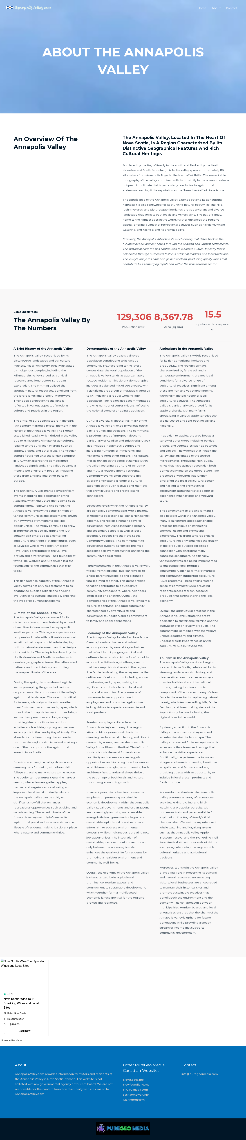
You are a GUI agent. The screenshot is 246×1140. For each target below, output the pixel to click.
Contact (231, 8)
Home (202, 8)
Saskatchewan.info (136, 1094)
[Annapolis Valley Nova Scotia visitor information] (28, 7)
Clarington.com (134, 1099)
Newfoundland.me (136, 1084)
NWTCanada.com (135, 1089)
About (216, 8)
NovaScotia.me (133, 1079)
